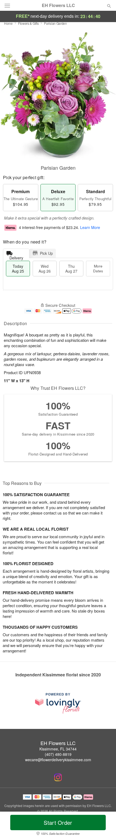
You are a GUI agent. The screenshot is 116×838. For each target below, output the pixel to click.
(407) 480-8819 (58, 754)
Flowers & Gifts (28, 23)
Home (8, 23)
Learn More (90, 227)
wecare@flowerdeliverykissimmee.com (58, 759)
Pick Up (46, 253)
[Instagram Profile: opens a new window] (58, 777)
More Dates (98, 268)
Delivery (16, 256)
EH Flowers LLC (58, 5)
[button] (104, 826)
